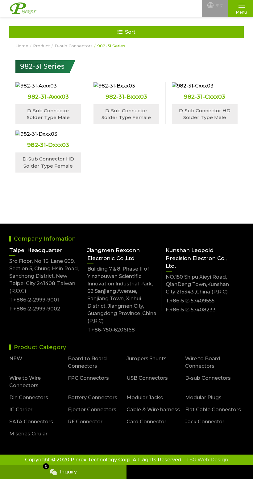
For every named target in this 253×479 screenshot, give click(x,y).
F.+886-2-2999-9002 (34, 309)
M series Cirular (28, 434)
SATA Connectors (31, 422)
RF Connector (85, 422)
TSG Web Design (207, 460)
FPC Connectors (88, 378)
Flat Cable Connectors (213, 410)
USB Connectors (147, 378)
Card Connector (146, 422)
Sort (130, 32)
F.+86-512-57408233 (191, 310)
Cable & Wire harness (153, 410)
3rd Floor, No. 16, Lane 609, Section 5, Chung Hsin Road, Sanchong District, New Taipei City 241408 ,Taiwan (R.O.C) (44, 276)
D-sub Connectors (208, 378)
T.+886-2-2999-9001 (34, 300)
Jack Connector (204, 422)
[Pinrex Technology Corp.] (23, 8)
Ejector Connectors (92, 410)
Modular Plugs (203, 397)
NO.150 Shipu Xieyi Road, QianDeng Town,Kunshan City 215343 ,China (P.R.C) (197, 284)
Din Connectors (28, 397)
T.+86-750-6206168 (111, 330)
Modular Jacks (144, 397)
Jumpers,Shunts (146, 358)
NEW (15, 358)
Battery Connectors (92, 397)
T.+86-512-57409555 (190, 301)
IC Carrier (20, 410)
